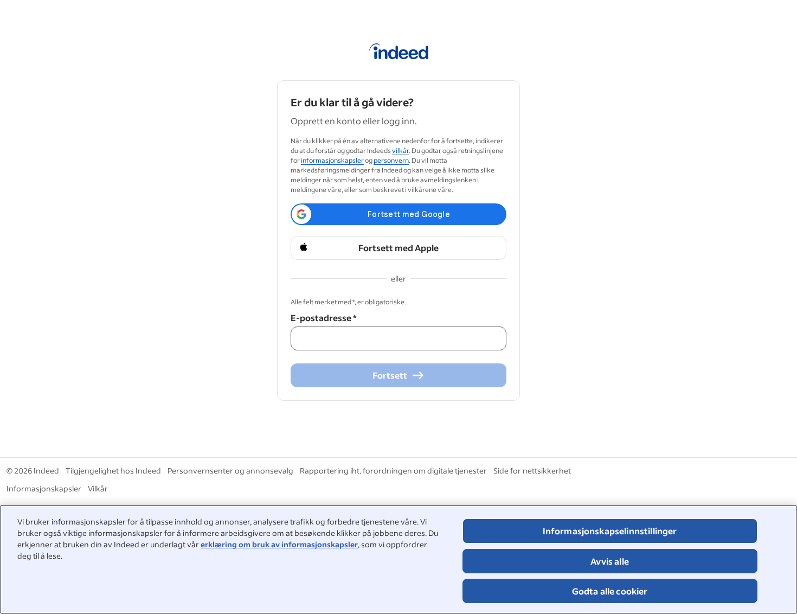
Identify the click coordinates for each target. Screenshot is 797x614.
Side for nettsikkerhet (532, 470)
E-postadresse (323, 317)
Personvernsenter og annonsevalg (230, 470)
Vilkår (98, 488)
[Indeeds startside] (398, 53)
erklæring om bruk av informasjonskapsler (279, 544)
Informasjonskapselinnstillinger (610, 530)
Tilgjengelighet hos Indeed (113, 470)
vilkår (400, 150)
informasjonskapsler (332, 160)
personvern (391, 160)
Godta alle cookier (610, 591)
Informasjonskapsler (44, 488)
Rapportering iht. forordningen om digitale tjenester (393, 470)
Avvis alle (609, 561)
